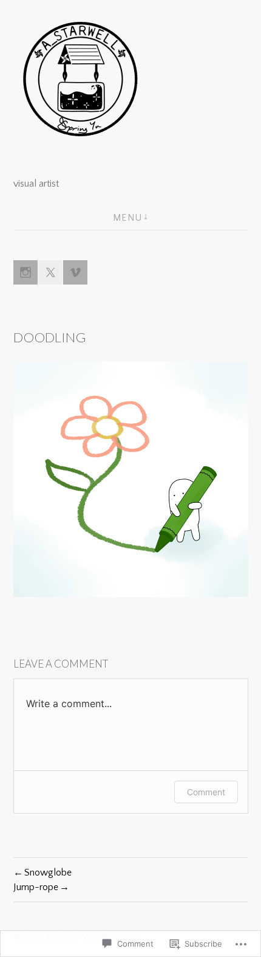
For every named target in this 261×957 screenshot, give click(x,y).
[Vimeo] (75, 272)
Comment (206, 792)
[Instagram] (25, 272)
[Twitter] (50, 272)
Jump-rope (35, 887)
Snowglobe (48, 872)
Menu (127, 217)
